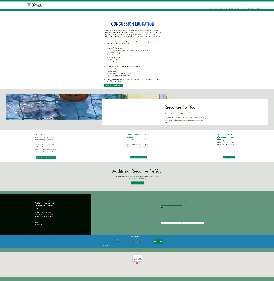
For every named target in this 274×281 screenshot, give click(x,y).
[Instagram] (38, 227)
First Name (163, 201)
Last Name (185, 201)
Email (162, 207)
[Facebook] (36, 227)
